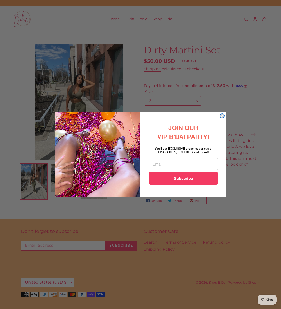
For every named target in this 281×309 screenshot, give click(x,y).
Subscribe (183, 178)
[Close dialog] (222, 116)
